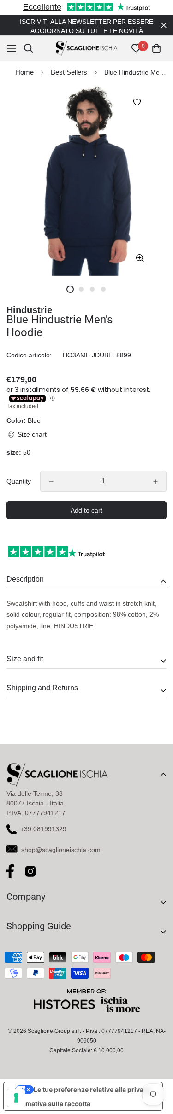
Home (24, 63)
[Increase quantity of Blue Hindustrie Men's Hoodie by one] (155, 472)
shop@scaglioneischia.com (61, 840)
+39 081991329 (43, 819)
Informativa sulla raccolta (50, 1094)
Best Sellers (69, 63)
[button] (26, 425)
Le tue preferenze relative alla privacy (92, 1080)
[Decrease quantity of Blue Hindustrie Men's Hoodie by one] (51, 472)
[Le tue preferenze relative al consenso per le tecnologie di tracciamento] (16, 1098)
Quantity (18, 472)
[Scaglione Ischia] (86, 39)
